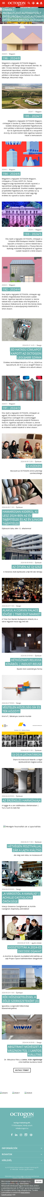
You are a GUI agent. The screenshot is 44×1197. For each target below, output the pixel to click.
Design (39, 345)
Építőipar (19, 993)
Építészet (38, 461)
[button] (29, 4)
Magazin (12, 54)
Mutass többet (22, 1070)
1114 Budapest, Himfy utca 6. (22, 1125)
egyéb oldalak (37, 943)
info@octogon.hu (22, 1128)
